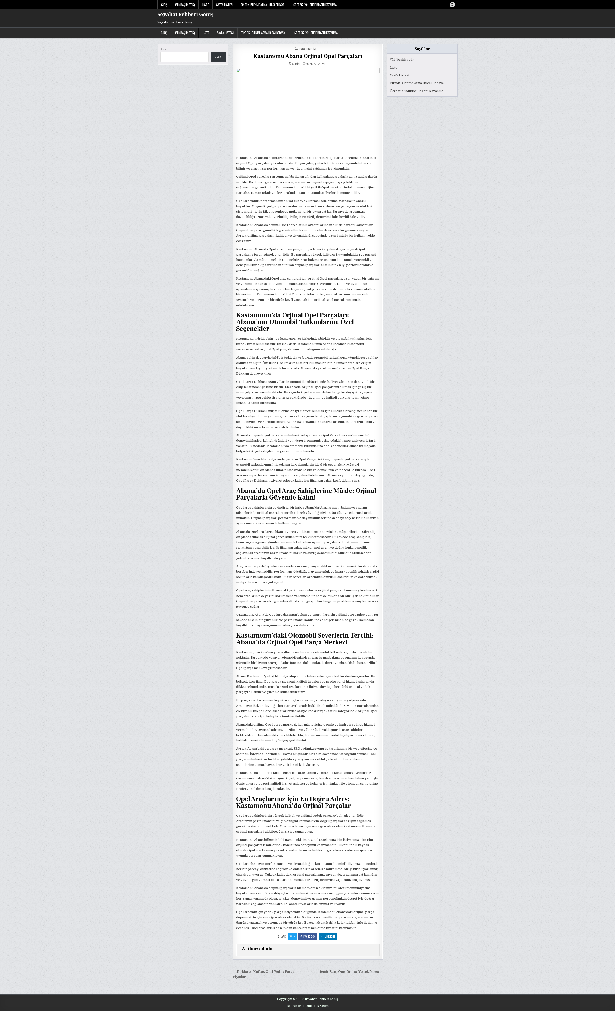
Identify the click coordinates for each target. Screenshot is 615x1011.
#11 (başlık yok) (185, 4)
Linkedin (330, 936)
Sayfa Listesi (224, 4)
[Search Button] (452, 4)
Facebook (309, 936)
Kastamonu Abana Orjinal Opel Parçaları (307, 56)
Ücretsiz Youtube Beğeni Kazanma (314, 4)
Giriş (164, 4)
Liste (205, 4)
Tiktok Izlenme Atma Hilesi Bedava (262, 4)
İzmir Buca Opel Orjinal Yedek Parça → (351, 971)
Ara (163, 49)
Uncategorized (308, 49)
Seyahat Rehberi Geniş (185, 14)
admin (296, 63)
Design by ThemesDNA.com (308, 1006)
